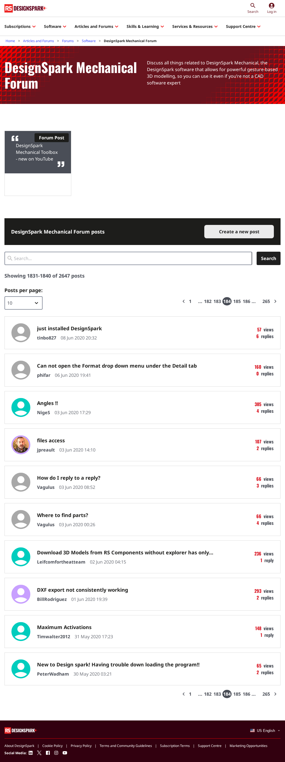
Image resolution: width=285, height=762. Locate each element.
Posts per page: (23, 290)
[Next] (275, 301)
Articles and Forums (94, 26)
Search (268, 258)
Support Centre (240, 26)
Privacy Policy (81, 745)
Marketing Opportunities (248, 745)
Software (52, 26)
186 (246, 301)
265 (266, 301)
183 (217, 301)
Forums (68, 40)
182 (208, 301)
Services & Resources (192, 26)
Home (10, 40)
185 (237, 301)
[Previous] (184, 301)
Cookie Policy (52, 745)
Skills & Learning (143, 26)
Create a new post (239, 232)
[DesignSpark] (21, 730)
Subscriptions (17, 26)
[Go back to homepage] (26, 8)
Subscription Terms (175, 745)
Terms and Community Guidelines (126, 745)
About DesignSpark (19, 745)
